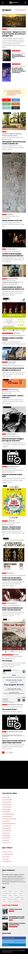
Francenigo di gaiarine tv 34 (13, 899)
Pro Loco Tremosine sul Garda (19, 335)
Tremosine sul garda (7, 333)
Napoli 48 (10, 895)
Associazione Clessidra (7, 139)
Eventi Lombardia (6, 799)
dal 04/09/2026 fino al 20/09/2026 (9, 391)
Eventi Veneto (5, 802)
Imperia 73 (15, 893)
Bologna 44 (16, 895)
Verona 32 (22, 899)
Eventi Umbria (5, 835)
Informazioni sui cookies (7, 951)
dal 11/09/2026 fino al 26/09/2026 (9, 468)
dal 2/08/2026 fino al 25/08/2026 (9, 363)
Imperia (4, 278)
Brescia (4, 466)
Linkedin (7, 944)
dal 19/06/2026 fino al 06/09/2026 (15, 29)
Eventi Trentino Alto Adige (8, 818)
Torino (6, 107)
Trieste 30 (4, 901)
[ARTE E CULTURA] (14, 121)
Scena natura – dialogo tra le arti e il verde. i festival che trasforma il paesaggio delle (14, 34)
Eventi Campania (6, 816)
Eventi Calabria (5, 837)
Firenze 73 (21, 893)
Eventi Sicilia (5, 821)
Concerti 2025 (5, 859)
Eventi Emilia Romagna (7, 814)
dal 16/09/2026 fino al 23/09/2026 (9, 216)
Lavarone (11, 911)
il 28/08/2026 (5, 436)
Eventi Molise (5, 840)
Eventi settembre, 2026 (7, 854)
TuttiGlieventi (22, 950)
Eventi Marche (5, 833)
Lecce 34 (4, 899)
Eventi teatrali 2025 (6, 861)
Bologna (4, 29)
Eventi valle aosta (6, 842)
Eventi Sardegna (5, 826)
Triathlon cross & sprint (15, 909)
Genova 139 (16, 891)
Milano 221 (10, 891)
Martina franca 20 (17, 901)
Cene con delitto (6, 856)
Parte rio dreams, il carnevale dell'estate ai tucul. (18, 56)
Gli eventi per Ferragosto (20, 9)
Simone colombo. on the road (12, 220)
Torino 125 (22, 891)
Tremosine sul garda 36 (19, 897)
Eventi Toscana (5, 804)
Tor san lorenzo (16, 50)
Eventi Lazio (4, 797)
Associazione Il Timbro (7, 393)
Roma (6, 100)
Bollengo (5, 389)
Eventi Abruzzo (5, 828)
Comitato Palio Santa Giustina (8, 524)
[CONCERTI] (14, 314)
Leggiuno (5, 362)
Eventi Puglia (5, 811)
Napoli (6, 104)
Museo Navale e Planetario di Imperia (10, 284)
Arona (4, 573)
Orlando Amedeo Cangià (18, 706)
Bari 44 (21, 895)
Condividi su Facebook (10, 938)
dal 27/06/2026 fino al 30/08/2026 (18, 52)
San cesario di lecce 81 (7, 893)
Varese (4, 731)
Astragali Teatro (16, 251)
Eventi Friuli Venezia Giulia (8, 823)
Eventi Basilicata (5, 830)
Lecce (4, 249)
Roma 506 (4, 891)
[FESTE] (14, 635)
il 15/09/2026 (5, 137)
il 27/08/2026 (5, 605)
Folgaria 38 (5, 897)
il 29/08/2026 (5, 251)
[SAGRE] (14, 502)
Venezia (16, 107)
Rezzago (4, 704)
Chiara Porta (20, 365)
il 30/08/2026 (5, 335)
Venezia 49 (5, 895)
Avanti (11, 752)
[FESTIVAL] (14, 457)
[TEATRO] (14, 238)
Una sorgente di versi (9, 709)
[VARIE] (14, 595)
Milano (15, 100)
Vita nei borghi (7, 661)
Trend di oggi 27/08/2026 (10, 905)
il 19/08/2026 (5, 733)
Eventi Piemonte (6, 806)
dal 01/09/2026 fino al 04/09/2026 (9, 280)
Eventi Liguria (5, 809)
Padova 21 (10, 901)
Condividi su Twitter (9, 941)
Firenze (16, 104)
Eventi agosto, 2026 (12, 92)
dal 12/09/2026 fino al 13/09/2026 (9, 522)
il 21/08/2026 (5, 706)
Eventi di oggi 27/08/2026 (13, 91)
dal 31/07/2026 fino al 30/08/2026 (18, 66)
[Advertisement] (14, 775)
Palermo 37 (11, 897)
